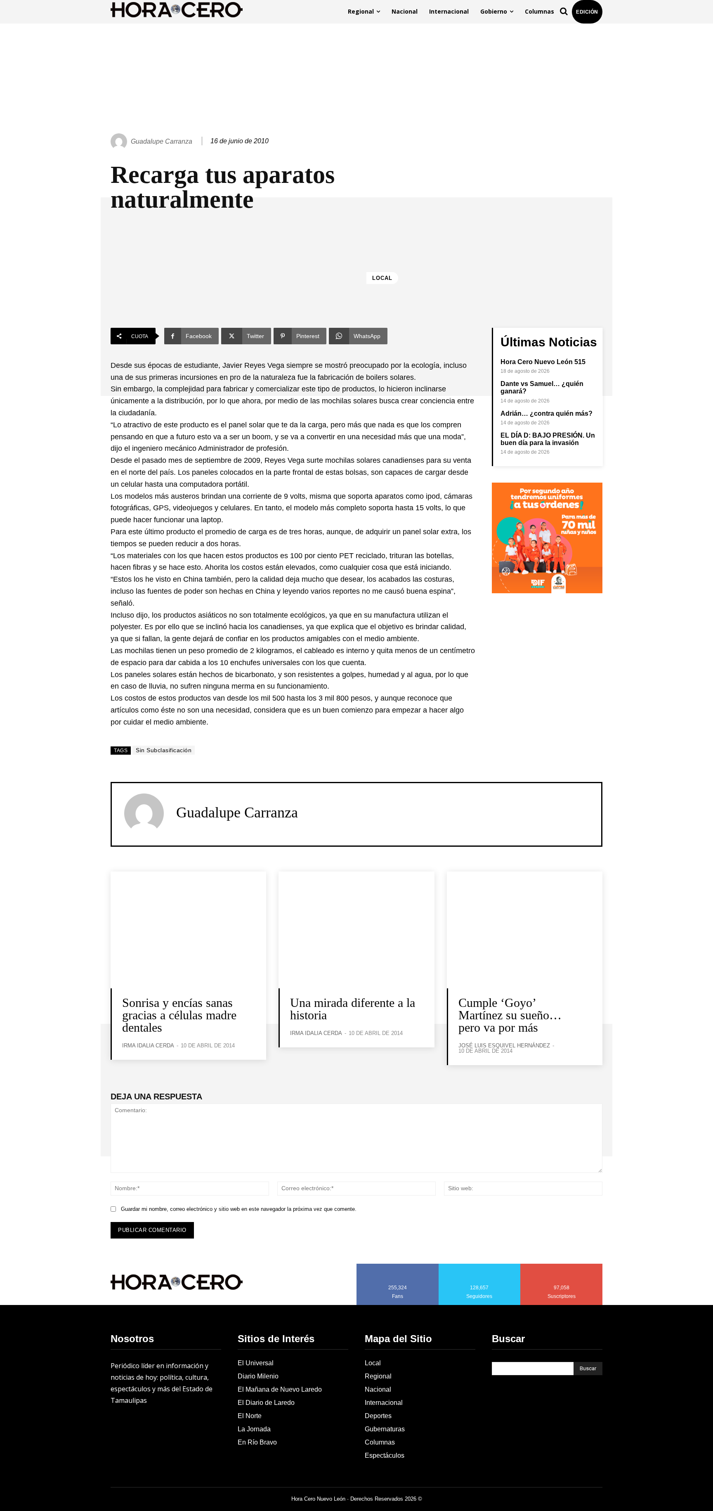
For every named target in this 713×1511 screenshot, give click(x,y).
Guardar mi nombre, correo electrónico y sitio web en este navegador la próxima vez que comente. (238, 1209)
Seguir (479, 1266)
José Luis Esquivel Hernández (504, 1045)
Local (382, 278)
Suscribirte (561, 1266)
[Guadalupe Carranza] (120, 141)
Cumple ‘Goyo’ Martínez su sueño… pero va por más (510, 1015)
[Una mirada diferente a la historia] (356, 930)
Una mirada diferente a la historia (352, 1009)
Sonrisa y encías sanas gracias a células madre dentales (179, 1015)
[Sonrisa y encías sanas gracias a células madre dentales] (188, 930)
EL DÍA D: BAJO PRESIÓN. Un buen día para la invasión (548, 439)
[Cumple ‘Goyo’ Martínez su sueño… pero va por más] (524, 930)
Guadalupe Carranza (161, 141)
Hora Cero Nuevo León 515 (543, 361)
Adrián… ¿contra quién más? (547, 413)
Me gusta (397, 1266)
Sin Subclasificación (163, 750)
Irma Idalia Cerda (148, 1045)
